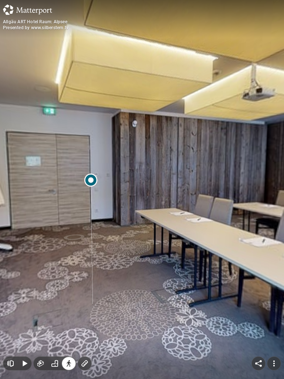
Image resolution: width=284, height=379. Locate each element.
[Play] (24, 363)
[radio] (41, 363)
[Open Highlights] (10, 363)
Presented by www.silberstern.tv (35, 27)
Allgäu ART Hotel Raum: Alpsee (35, 21)
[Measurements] (85, 363)
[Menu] (274, 363)
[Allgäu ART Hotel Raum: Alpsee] (142, 189)
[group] (54, 363)
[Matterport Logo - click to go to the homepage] (27, 9)
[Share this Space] (258, 363)
